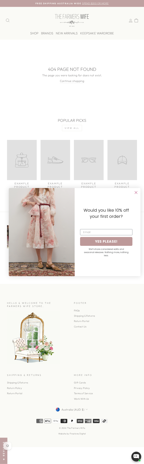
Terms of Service (83, 393)
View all (72, 128)
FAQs (77, 310)
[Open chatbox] (136, 457)
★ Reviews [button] (3, 450)
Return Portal (81, 321)
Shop (34, 33)
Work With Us (81, 398)
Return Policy (14, 388)
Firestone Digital (78, 433)
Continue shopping (72, 81)
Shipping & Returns (84, 315)
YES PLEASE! (106, 241)
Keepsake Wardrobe (97, 33)
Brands (47, 33)
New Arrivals (67, 33)
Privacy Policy (82, 388)
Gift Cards (80, 382)
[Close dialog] (136, 192)
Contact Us (80, 326)
